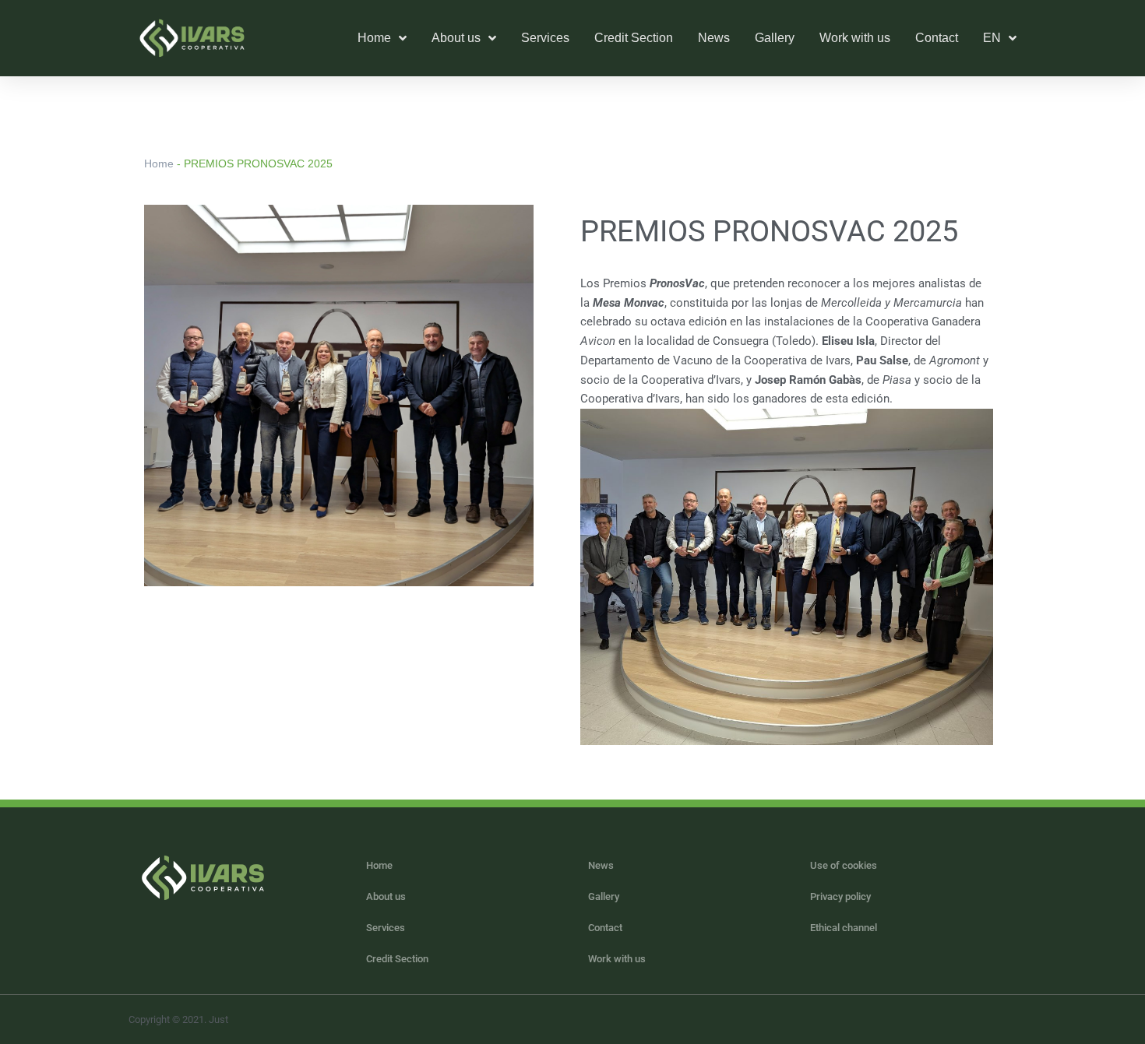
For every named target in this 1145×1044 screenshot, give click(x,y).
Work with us (854, 37)
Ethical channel (843, 927)
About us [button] (456, 37)
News (714, 37)
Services (545, 37)
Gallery (774, 37)
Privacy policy (840, 896)
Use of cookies (843, 865)
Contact (936, 37)
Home (159, 163)
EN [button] (992, 37)
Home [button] (374, 37)
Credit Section (633, 37)
